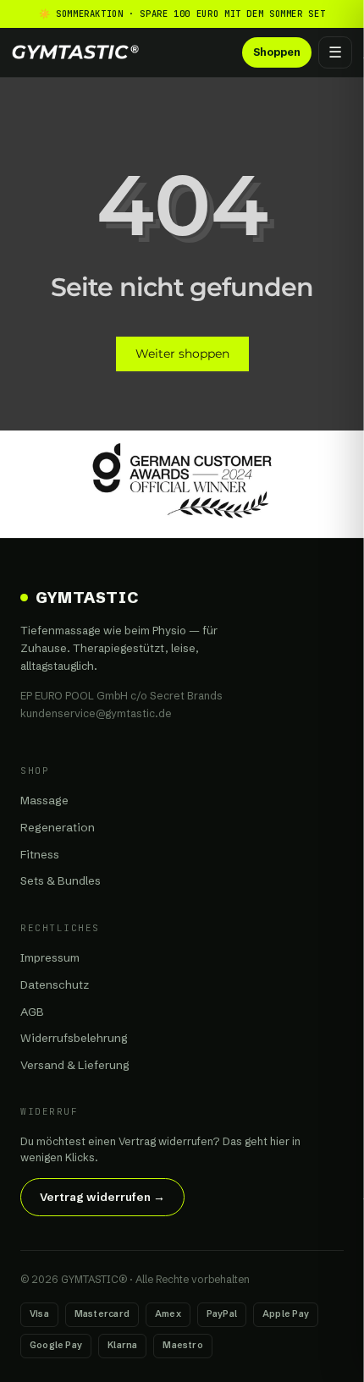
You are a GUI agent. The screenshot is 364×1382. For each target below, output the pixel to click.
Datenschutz (54, 984)
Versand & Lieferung (75, 1065)
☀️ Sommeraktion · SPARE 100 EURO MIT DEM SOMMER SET (182, 13)
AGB (32, 1011)
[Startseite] (75, 52)
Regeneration (57, 827)
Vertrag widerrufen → (102, 1197)
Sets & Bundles (60, 880)
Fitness (39, 854)
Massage (44, 800)
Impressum (50, 957)
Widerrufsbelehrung (74, 1038)
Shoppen (277, 52)
